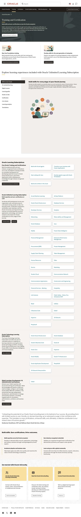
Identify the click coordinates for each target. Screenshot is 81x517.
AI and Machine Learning (38, 196)
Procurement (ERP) (36, 246)
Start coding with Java (37, 175)
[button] (5, 4)
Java (55, 224)
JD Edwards (57, 317)
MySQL (33, 231)
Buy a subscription (6, 353)
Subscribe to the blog (37, 495)
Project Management (59, 246)
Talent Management (59, 253)
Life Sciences (34, 295)
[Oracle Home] (12, 4)
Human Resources (36, 260)
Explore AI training (49, 62)
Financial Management (37, 238)
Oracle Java (34, 349)
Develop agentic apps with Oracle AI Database (63, 175)
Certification (20, 9)
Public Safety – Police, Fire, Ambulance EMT (61, 296)
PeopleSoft (57, 363)
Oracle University (6, 9)
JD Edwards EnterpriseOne (38, 370)
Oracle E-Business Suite (37, 342)
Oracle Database (35, 224)
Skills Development (42, 9)
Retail (32, 303)
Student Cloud (35, 274)
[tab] (13, 81)
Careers (43, 507)
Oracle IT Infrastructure (60, 356)
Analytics (56, 210)
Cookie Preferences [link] (29, 507)
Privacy (12, 507)
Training (14, 9)
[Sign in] (73, 4)
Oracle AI (56, 342)
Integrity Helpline (59, 507)
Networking (34, 217)
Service (33, 267)
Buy (50, 9)
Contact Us (67, 507)
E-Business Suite (35, 310)
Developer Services (36, 210)
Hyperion (33, 317)
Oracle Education (6, 14)
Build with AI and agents (37, 166)
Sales (55, 260)
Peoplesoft (34, 324)
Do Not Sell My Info (20, 507)
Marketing (57, 267)
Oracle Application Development (40, 363)
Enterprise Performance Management (60, 238)
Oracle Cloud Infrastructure (38, 203)
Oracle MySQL (35, 356)
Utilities (56, 303)
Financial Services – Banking (38, 288)
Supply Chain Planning (37, 253)
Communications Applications (39, 281)
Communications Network (61, 274)
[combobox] (40, 4)
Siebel (55, 310)
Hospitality (57, 288)
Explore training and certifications (10, 35)
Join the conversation (10, 495)
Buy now (14, 221)
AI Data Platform (58, 196)
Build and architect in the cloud (39, 183)
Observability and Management (62, 217)
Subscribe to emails (50, 507)
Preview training (6, 221)
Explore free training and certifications (10, 62)
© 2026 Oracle (5, 507)
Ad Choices (37, 507)
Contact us (61, 495)
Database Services (59, 203)
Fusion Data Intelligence (60, 231)
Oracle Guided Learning (30, 9)
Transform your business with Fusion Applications (62, 167)
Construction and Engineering (62, 281)
